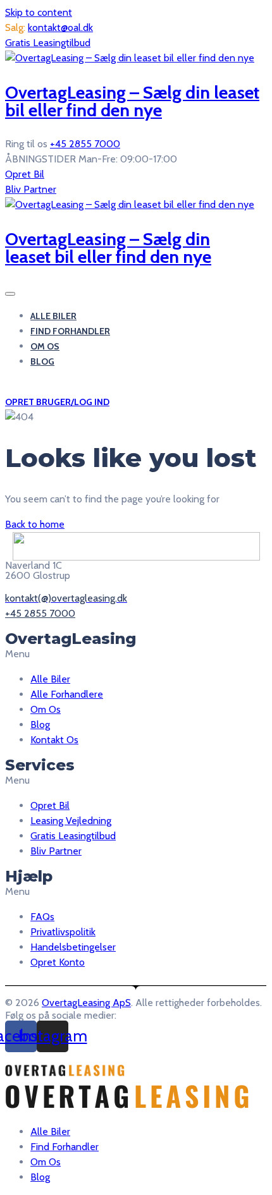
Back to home (35, 524)
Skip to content (38, 12)
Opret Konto (57, 962)
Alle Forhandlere (66, 694)
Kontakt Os (54, 740)
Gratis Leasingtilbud (47, 43)
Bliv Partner (30, 189)
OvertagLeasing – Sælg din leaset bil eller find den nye (132, 101)
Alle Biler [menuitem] (50, 1131)
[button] (136, 654)
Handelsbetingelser (73, 947)
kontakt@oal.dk (60, 27)
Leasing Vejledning (70, 821)
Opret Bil (24, 174)
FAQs (42, 917)
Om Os (44, 346)
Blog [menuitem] (40, 1177)
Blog (42, 361)
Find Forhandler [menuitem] (64, 1147)
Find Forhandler (70, 331)
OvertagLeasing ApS (86, 1003)
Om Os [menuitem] (45, 1162)
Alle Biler (53, 316)
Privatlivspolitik (63, 932)
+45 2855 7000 (85, 144)
